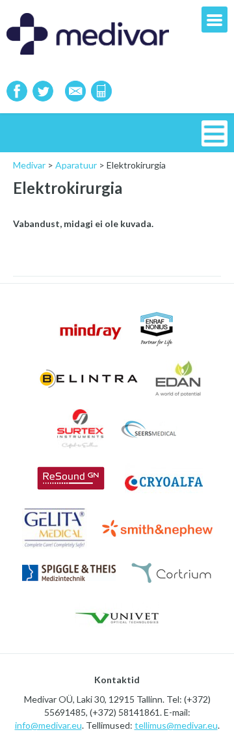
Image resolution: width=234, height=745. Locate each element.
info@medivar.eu (48, 725)
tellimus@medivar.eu (176, 725)
